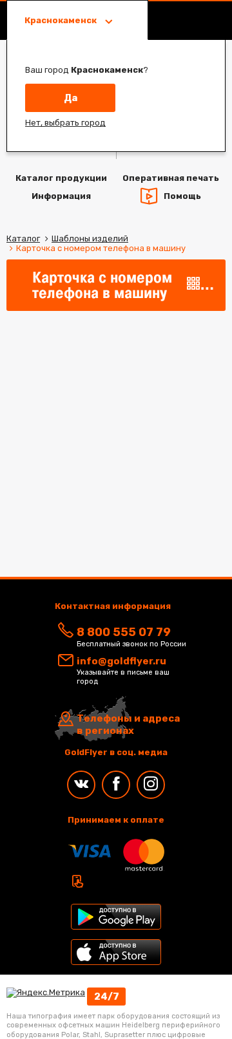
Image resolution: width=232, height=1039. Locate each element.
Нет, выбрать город (65, 122)
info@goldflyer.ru (121, 661)
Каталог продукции (61, 178)
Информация (61, 196)
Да (70, 98)
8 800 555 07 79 (124, 632)
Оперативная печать (170, 178)
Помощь (182, 195)
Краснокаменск (61, 20)
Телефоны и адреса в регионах (128, 725)
